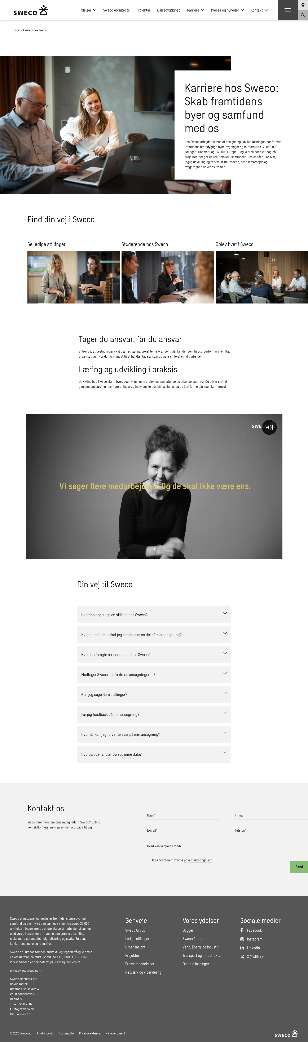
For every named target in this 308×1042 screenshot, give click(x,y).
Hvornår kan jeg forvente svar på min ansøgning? (120, 734)
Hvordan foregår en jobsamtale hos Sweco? (115, 654)
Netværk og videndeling (143, 972)
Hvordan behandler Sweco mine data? (111, 754)
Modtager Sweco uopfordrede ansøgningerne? (118, 674)
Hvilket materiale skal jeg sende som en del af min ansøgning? (131, 634)
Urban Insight (135, 947)
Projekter (143, 10)
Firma (239, 815)
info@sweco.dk (23, 1009)
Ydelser (85, 10)
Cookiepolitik (66, 1033)
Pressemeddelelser (139, 963)
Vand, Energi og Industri (201, 947)
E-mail (152, 830)
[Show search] (303, 15)
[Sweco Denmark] (30, 10)
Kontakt (257, 10)
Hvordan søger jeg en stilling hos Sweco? (114, 614)
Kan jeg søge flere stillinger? (104, 694)
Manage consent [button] (115, 1033)
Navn (151, 815)
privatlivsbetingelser (198, 860)
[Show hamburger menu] (288, 10)
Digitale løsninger (196, 963)
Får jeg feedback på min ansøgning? (110, 714)
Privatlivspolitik (45, 1033)
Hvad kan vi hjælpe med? (164, 846)
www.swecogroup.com (25, 970)
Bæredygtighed (168, 10)
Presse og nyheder (225, 10)
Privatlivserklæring (90, 1033)
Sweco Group (135, 930)
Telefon (240, 830)
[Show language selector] (303, 5)
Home (16, 30)
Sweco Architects (116, 10)
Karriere (193, 10)
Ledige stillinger (137, 938)
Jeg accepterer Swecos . (181, 860)
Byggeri (188, 930)
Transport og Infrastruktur (202, 955)
